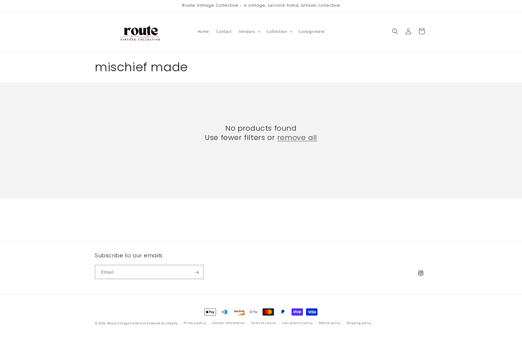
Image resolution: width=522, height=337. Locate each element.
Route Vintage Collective (126, 323)
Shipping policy (359, 323)
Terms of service (263, 323)
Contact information (228, 323)
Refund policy (329, 323)
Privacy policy (195, 323)
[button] (249, 31)
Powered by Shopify (162, 323)
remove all (297, 137)
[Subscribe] (196, 272)
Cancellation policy (297, 323)
